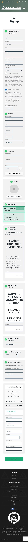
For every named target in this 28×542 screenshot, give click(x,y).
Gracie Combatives (14, 485)
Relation (6, 165)
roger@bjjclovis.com (9, 2)
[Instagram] (15, 509)
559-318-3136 (23, 2)
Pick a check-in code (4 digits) (11, 105)
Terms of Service (23, 539)
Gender (6, 47)
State (6, 133)
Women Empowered (14, 488)
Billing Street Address (10, 446)
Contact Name (8, 153)
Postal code (9, 440)
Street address (8, 116)
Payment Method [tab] (10, 411)
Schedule (14, 475)
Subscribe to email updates (14, 96)
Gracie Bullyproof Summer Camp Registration (14, 491)
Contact (14, 478)
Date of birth (7, 67)
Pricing (14, 476)
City (6, 122)
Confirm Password (8, 374)
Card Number (8, 423)
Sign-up (14, 459)
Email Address (8, 60)
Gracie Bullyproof (14, 486)
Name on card (9, 417)
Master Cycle (14, 489)
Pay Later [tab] (8, 414)
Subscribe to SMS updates (14, 80)
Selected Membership (14, 387)
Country (6, 139)
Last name (7, 41)
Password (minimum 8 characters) (12, 368)
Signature (7, 271)
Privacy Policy (15, 539)
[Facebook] (12, 509)
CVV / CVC (8, 434)
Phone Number (8, 52)
